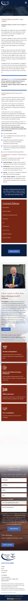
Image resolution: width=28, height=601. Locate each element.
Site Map (3, 592)
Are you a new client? (7, 499)
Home (2, 569)
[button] (7, 545)
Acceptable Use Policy (16, 524)
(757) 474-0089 (6, 193)
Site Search (13, 592)
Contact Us (3, 572)
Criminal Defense (11, 203)
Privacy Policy (8, 592)
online (13, 193)
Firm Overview (4, 570)
